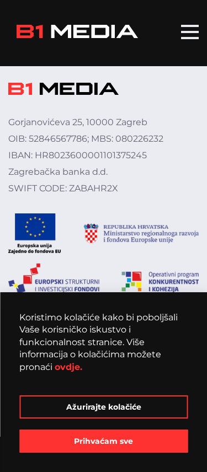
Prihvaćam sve (103, 441)
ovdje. (68, 367)
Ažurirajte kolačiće (103, 407)
